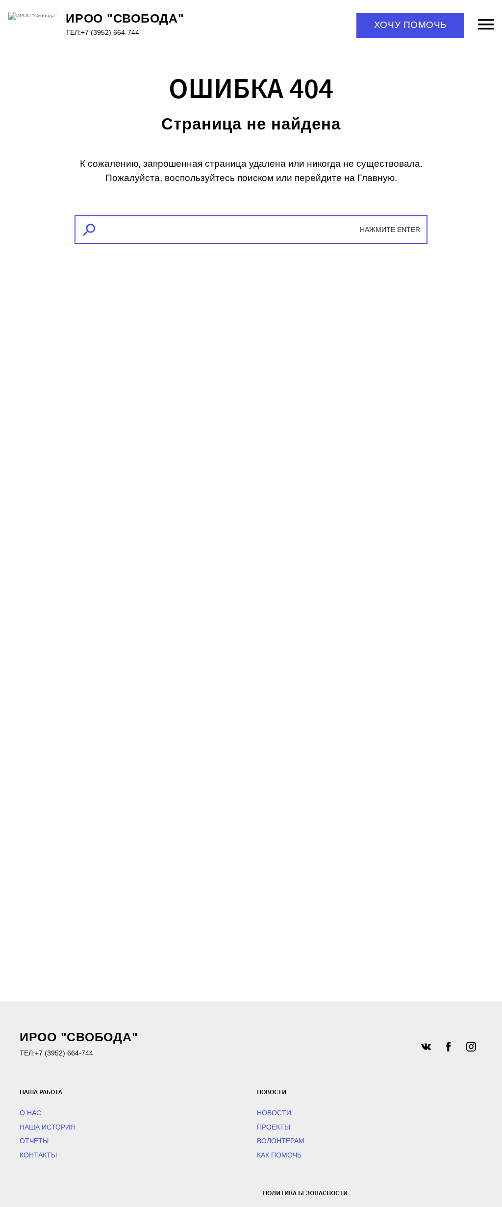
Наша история (47, 1127)
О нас (30, 1113)
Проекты (273, 1127)
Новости (274, 1113)
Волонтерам (280, 1141)
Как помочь (279, 1155)
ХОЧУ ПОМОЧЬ (410, 25)
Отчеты (34, 1141)
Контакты (38, 1155)
